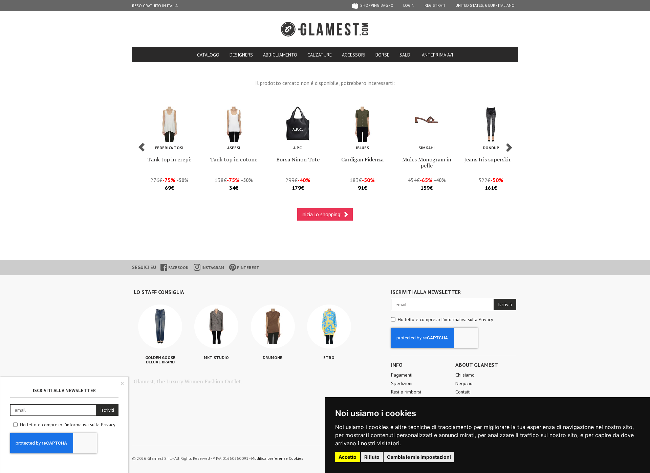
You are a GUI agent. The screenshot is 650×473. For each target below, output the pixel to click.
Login (408, 5)
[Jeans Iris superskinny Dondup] (490, 124)
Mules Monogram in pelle (426, 162)
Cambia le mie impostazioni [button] (419, 457)
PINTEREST (247, 267)
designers (241, 55)
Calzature (319, 55)
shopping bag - (376, 5)
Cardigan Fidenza (362, 159)
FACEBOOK (178, 267)
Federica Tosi (169, 147)
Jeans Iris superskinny (491, 159)
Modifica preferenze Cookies (277, 458)
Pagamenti (401, 375)
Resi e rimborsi (406, 392)
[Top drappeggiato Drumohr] (273, 326)
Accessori (353, 55)
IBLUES (362, 147)
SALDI (405, 55)
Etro (328, 357)
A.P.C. (298, 147)
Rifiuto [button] (372, 457)
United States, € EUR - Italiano (485, 5)
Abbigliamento (280, 55)
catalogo (208, 55)
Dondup (491, 147)
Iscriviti (505, 304)
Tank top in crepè (169, 159)
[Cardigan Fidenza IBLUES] (362, 124)
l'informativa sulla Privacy (467, 319)
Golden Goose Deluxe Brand (160, 359)
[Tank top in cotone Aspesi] (233, 124)
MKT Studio (216, 357)
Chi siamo (465, 375)
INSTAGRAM (212, 267)
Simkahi (426, 147)
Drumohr (273, 357)
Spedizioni (401, 383)
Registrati (435, 5)
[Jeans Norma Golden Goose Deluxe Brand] (160, 326)
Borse (382, 55)
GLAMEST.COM (325, 29)
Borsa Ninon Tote (298, 159)
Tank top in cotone (233, 159)
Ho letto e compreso (445, 319)
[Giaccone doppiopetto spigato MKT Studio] (216, 326)
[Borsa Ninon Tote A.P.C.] (297, 124)
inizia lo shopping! (322, 214)
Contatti (463, 392)
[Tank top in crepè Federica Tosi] (169, 124)
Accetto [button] (347, 457)
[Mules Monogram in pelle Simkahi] (426, 124)
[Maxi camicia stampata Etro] (329, 326)
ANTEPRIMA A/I (437, 55)
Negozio (464, 383)
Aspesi (233, 147)
